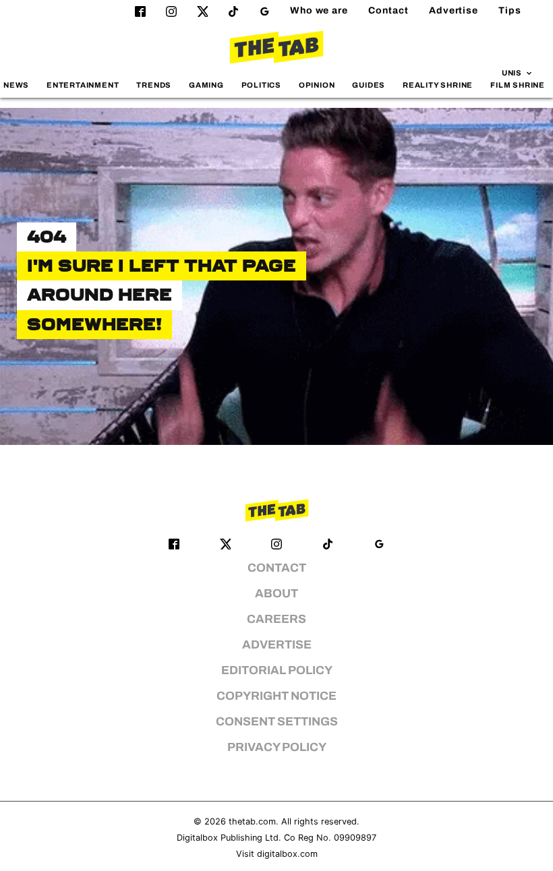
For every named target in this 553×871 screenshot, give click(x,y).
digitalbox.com (287, 854)
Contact (388, 10)
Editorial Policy (276, 670)
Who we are (319, 10)
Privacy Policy (276, 747)
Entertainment (83, 85)
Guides (368, 85)
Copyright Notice (276, 696)
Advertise (453, 10)
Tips (509, 10)
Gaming (206, 85)
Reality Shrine (438, 85)
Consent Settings (277, 721)
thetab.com (252, 821)
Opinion (317, 85)
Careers (276, 619)
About (276, 593)
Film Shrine (517, 85)
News (16, 85)
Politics (261, 85)
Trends (153, 85)
